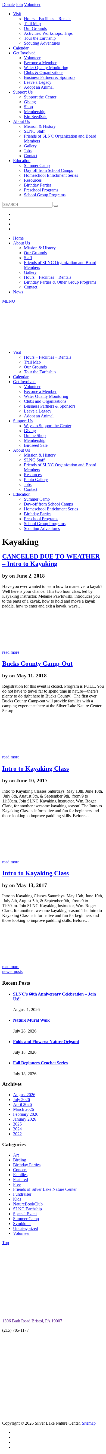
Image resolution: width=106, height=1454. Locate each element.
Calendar (21, 48)
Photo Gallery (36, 479)
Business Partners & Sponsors (49, 77)
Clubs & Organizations (43, 72)
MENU (8, 301)
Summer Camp (37, 165)
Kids (17, 1199)
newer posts (12, 971)
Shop (28, 106)
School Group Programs (45, 195)
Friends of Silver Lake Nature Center (45, 1189)
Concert (20, 1169)
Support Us (23, 92)
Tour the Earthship (40, 38)
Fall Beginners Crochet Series (40, 1063)
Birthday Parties (37, 185)
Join (19, 4)
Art (16, 1155)
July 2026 (21, 1099)
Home (18, 238)
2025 (17, 1124)
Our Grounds (35, 28)
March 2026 (23, 1109)
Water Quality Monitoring (46, 67)
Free (17, 1184)
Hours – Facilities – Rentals (47, 18)
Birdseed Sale (36, 445)
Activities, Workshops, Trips (48, 33)
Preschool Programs (41, 190)
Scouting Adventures (42, 43)
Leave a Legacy (37, 82)
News (18, 292)
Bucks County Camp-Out (37, 663)
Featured (20, 1179)
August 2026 (24, 1094)
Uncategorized (25, 1228)
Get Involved (24, 53)
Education (21, 160)
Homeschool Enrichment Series (51, 175)
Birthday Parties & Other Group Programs (60, 282)
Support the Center (40, 97)
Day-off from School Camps (48, 170)
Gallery (30, 146)
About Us (21, 121)
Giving (30, 102)
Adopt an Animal (39, 87)
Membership (34, 111)
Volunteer (32, 4)
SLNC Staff (34, 131)
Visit (17, 13)
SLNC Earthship (27, 1209)
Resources (33, 180)
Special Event (25, 1213)
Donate (8, 4)
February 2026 (25, 1114)
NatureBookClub (28, 1204)
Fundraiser (22, 1194)
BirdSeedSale (35, 116)
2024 (17, 1129)
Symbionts (22, 1223)
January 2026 (24, 1119)
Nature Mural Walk (31, 1020)
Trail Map (32, 23)
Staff (28, 257)
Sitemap (89, 1423)
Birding (19, 1160)
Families (20, 1174)
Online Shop (35, 435)
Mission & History (40, 126)
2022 (17, 1133)
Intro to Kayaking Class (35, 768)
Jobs (28, 150)
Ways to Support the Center (47, 425)
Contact (30, 155)
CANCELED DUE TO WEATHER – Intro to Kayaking (51, 560)
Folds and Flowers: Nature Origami (46, 1041)
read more (10, 652)
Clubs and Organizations (45, 401)
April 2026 (22, 1104)
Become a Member (40, 62)
